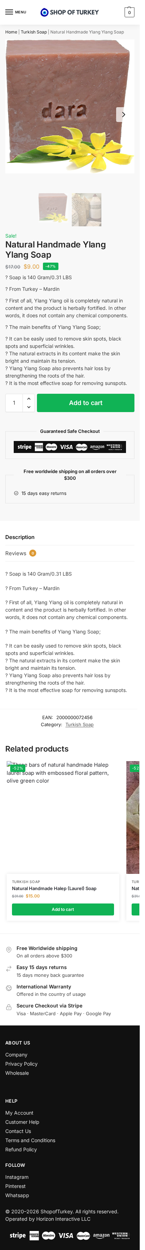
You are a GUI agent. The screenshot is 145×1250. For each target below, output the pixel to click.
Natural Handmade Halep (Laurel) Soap (54, 888)
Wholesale (17, 1073)
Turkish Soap (34, 32)
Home (11, 32)
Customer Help (22, 1122)
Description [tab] (19, 537)
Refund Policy (21, 1149)
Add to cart (85, 402)
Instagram (17, 1177)
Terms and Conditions (30, 1140)
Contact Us (18, 1131)
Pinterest (15, 1186)
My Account (19, 1113)
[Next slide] (123, 114)
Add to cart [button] (63, 909)
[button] (128, 12)
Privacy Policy (21, 1064)
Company (16, 1055)
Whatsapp (17, 1195)
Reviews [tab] (19, 553)
